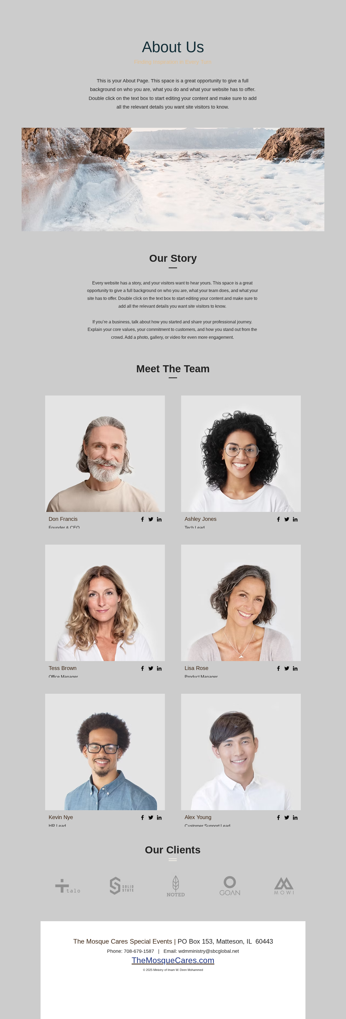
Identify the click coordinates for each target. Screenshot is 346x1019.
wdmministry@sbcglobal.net (208, 951)
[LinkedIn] (159, 519)
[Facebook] (142, 519)
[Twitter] (151, 519)
